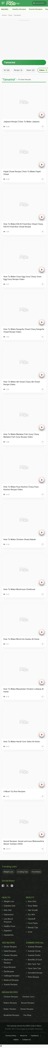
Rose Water (33, 906)
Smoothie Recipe (35, 973)
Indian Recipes (10, 992)
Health (6, 897)
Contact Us (26, 1040)
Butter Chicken (10, 1009)
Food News (36, 872)
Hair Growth (33, 910)
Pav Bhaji (27, 1015)
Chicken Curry (28, 997)
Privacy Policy (11, 1036)
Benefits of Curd (35, 960)
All (6, 70)
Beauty (30, 897)
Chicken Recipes (11, 997)
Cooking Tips (22, 872)
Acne (30, 932)
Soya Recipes (10, 967)
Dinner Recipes (10, 947)
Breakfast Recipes (11, 1015)
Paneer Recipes (10, 955)
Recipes (4, 9)
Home (4, 15)
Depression (9, 914)
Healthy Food (9, 926)
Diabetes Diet (9, 906)
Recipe (18, 70)
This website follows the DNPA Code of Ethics (24, 1026)
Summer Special (35, 942)
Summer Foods (34, 951)
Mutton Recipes (10, 1003)
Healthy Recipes (19, 9)
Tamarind (17, 15)
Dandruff (31, 919)
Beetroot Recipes (11, 980)
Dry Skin (31, 914)
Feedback (35, 1036)
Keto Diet (8, 910)
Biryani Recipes (27, 1003)
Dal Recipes (9, 971)
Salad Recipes (10, 951)
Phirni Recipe (33, 977)
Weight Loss (8, 872)
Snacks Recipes (35, 9)
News (31, 70)
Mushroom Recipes (8, 961)
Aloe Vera (32, 901)
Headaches (9, 935)
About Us (23, 1036)
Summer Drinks (34, 955)
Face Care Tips (34, 968)
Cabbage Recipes (11, 976)
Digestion (8, 930)
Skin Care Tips (34, 964)
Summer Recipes (35, 947)
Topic (10, 15)
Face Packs (33, 923)
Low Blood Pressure (8, 920)
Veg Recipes (8, 942)
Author (16, 1040)
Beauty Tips (33, 927)
